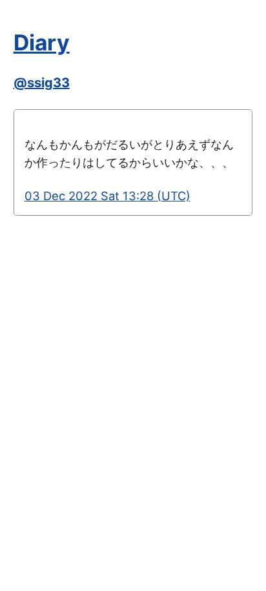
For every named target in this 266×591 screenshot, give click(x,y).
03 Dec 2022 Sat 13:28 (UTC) (107, 196)
